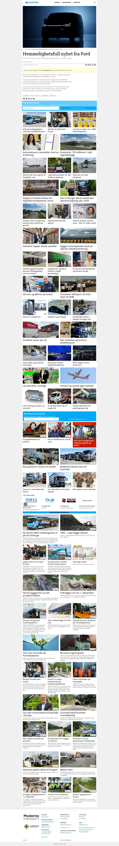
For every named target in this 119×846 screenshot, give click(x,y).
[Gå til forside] (32, 2)
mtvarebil (26, 95)
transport (53, 95)
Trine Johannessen (47, 832)
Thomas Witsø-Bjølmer (48, 821)
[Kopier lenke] (93, 65)
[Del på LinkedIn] (88, 65)
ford (32, 95)
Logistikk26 (76, 2)
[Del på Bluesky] (95, 65)
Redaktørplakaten (84, 831)
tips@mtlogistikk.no (65, 824)
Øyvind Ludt (45, 816)
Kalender (57, 2)
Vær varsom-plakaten (85, 829)
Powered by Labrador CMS (59, 844)
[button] (25, 504)
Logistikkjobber (66, 2)
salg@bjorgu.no (83, 824)
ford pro (37, 95)
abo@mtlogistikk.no (65, 832)
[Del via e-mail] (91, 65)
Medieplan (44, 837)
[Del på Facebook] (86, 65)
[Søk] (94, 2)
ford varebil (44, 95)
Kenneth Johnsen (46, 827)
